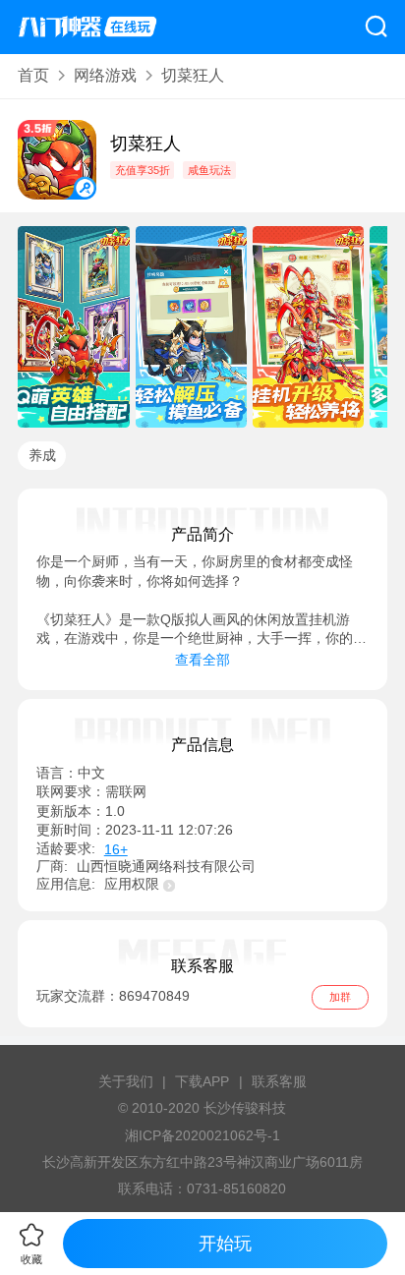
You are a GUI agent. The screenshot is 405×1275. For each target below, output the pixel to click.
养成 (42, 455)
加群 (340, 997)
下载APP (202, 1081)
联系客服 (279, 1081)
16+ (116, 849)
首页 (33, 75)
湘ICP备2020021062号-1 (202, 1136)
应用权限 (131, 884)
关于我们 (125, 1081)
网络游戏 (105, 75)
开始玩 (225, 1243)
